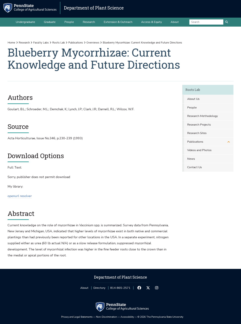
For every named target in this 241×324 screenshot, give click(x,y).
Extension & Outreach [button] (118, 22)
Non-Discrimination (106, 317)
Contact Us (194, 167)
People (192, 107)
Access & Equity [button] (151, 22)
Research (24, 42)
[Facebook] (139, 288)
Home (11, 42)
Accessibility (127, 317)
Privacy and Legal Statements (77, 317)
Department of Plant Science (94, 8)
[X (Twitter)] (148, 288)
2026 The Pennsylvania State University (160, 317)
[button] (228, 142)
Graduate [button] (50, 22)
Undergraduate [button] (25, 22)
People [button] (69, 22)
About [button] (175, 22)
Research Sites (197, 133)
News (191, 159)
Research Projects (199, 125)
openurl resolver (20, 196)
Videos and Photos (199, 150)
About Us (193, 99)
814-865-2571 (120, 289)
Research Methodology (202, 116)
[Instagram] (157, 288)
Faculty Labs (41, 42)
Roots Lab (58, 42)
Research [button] (89, 22)
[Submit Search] (226, 22)
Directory (99, 288)
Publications (75, 42)
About (84, 288)
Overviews (92, 42)
